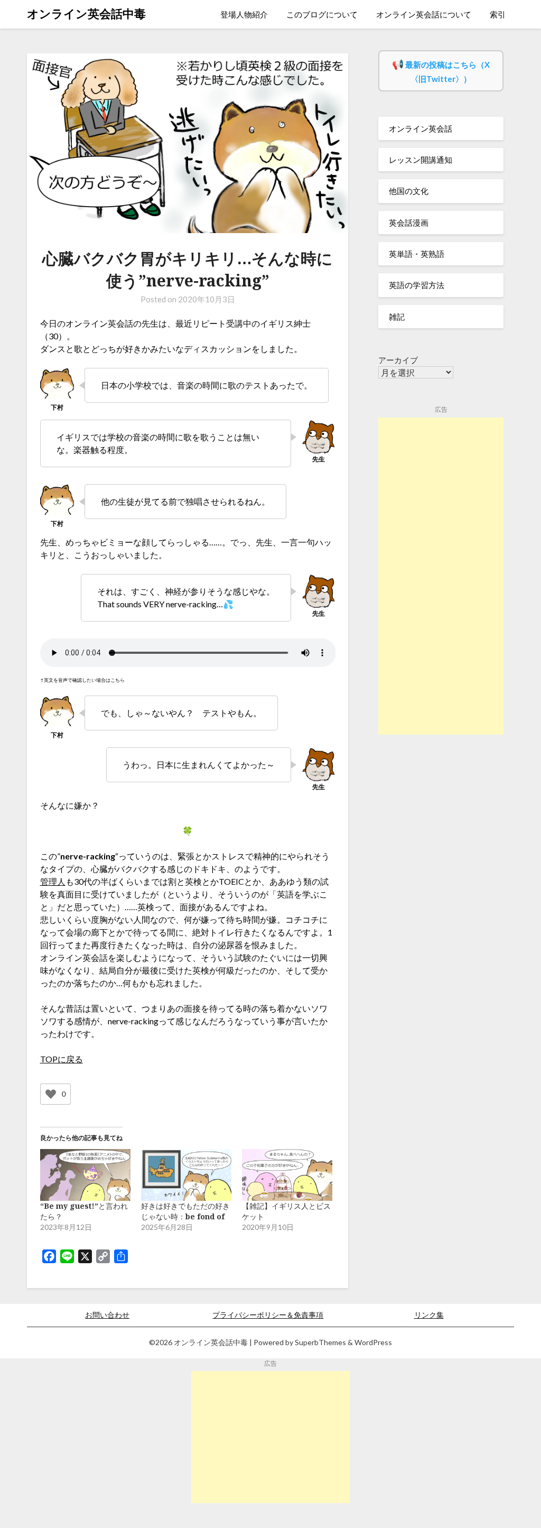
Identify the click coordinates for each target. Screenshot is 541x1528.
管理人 (53, 881)
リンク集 (429, 1314)
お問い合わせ (107, 1314)
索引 (498, 14)
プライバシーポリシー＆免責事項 (267, 1314)
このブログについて (322, 14)
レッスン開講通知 (420, 159)
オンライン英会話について (423, 14)
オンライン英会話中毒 (86, 13)
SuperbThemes (320, 1342)
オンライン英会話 (420, 128)
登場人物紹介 (244, 14)
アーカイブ (398, 360)
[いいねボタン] (51, 1094)
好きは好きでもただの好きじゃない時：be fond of (185, 1211)
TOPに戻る (61, 1059)
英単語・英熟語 (416, 253)
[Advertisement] (441, 576)
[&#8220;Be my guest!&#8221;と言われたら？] (85, 1175)
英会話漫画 (408, 222)
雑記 (397, 316)
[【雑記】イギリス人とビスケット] (287, 1175)
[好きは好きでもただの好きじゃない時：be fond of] (186, 1175)
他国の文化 (408, 191)
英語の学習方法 (416, 285)
